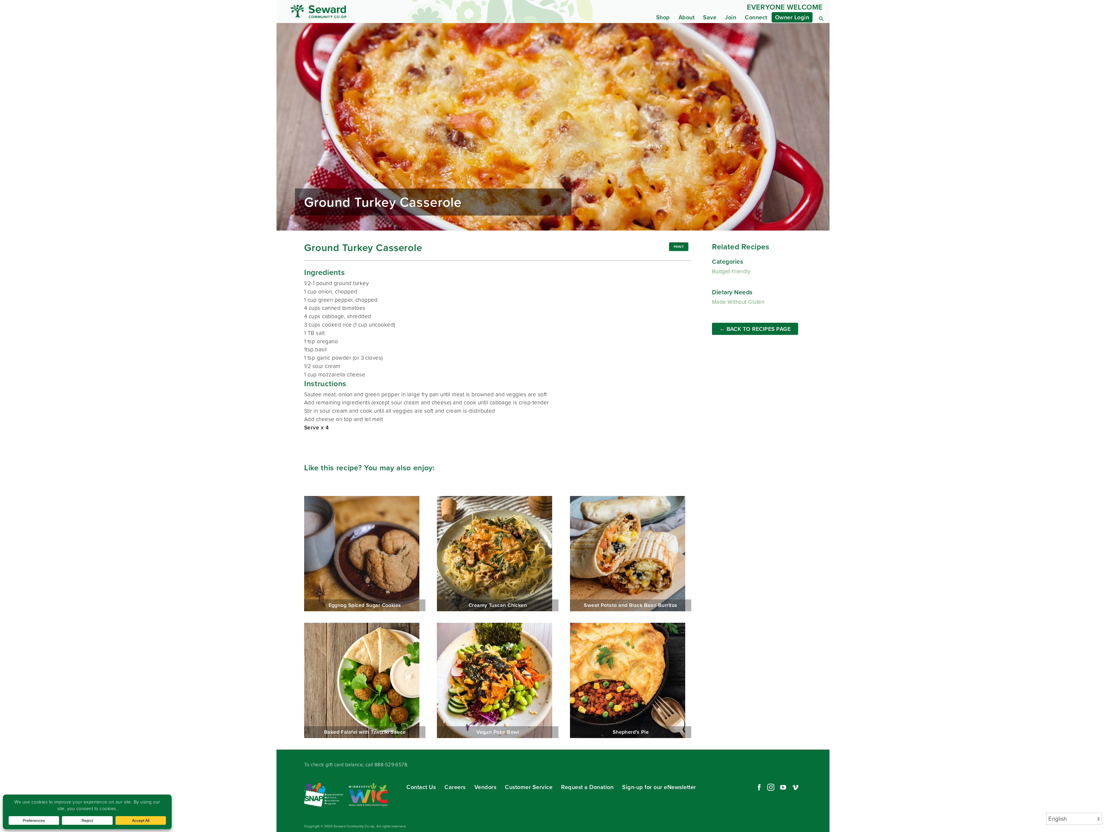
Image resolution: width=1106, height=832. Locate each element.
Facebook (758, 787)
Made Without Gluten (738, 302)
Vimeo (795, 787)
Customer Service (528, 787)
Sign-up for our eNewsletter (659, 787)
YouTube (783, 787)
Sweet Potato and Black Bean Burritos (630, 553)
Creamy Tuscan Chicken (497, 553)
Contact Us (421, 787)
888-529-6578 (390, 764)
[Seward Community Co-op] (359, 11)
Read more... (553, 127)
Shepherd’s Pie (630, 680)
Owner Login (792, 17)
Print (679, 246)
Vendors (485, 787)
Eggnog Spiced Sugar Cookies (364, 553)
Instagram (770, 787)
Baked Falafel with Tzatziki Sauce (364, 680)
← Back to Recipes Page (755, 329)
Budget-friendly (731, 271)
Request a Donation (587, 787)
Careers (455, 787)
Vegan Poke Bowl (497, 680)
